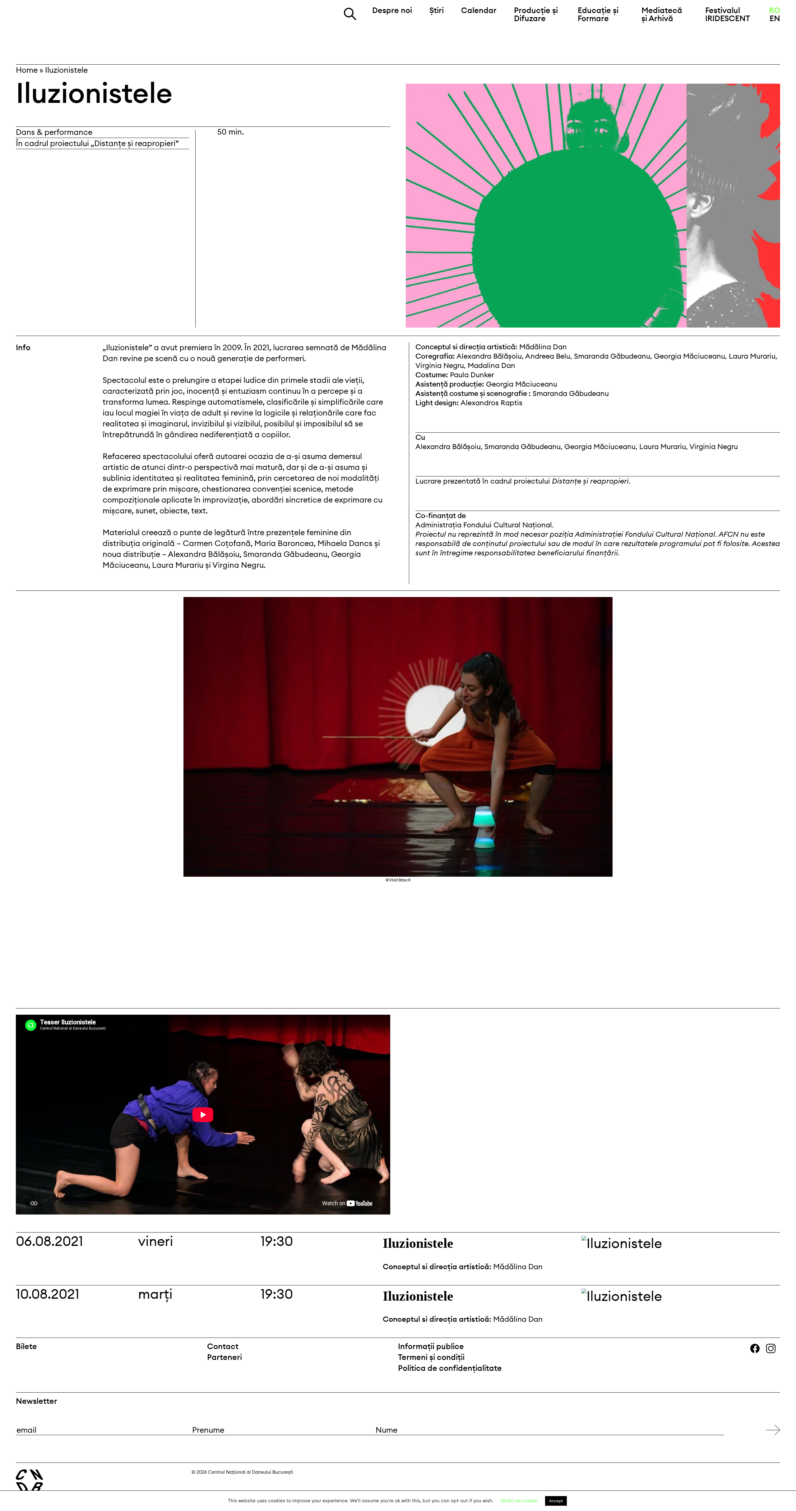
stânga (58, 799)
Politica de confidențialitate (450, 1368)
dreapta (765, 602)
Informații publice (431, 1346)
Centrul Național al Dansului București (75, 20)
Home (27, 70)
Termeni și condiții (431, 1357)
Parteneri (224, 1357)
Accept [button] (556, 1500)
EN (775, 18)
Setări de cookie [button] (519, 1501)
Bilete (26, 1346)
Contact (222, 1346)
